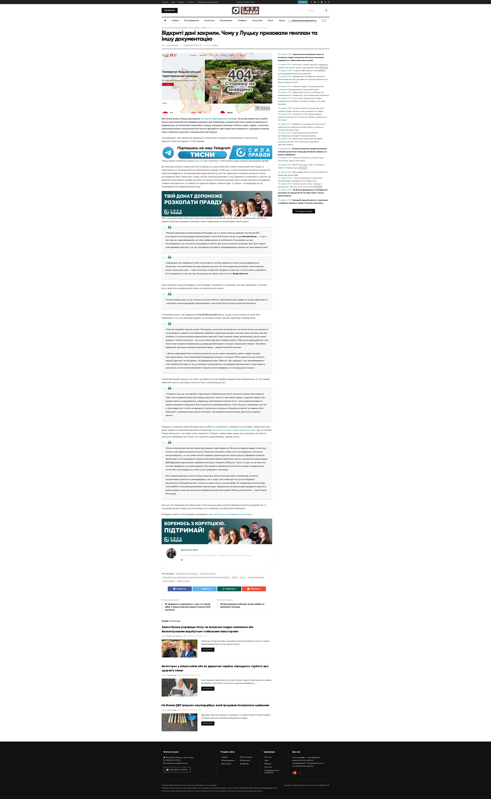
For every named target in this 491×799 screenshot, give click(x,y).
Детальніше (208, 649)
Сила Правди (172, 675)
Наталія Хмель (169, 581)
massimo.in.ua (324, 785)
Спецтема (257, 20)
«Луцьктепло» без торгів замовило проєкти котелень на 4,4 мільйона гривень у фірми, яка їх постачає (302, 117)
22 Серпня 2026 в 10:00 (194, 636)
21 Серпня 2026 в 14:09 (188, 710)
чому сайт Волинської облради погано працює (230, 514)
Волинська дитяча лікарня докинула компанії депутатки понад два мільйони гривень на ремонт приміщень (302, 152)
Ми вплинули (226, 20)
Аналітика (209, 20)
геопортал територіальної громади (219, 119)
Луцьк (242, 577)
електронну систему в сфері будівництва (231, 430)
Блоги (271, 20)
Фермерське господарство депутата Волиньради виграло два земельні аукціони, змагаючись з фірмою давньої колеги (303, 79)
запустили (199, 161)
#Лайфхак (244, 764)
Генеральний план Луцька (186, 574)
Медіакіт (181, 2)
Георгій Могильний (207, 574)
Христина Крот (172, 45)
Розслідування (191, 20)
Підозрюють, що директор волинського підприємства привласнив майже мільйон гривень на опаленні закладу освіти (302, 127)
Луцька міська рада (256, 577)
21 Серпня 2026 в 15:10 (188, 675)
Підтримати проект (178, 770)
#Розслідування (228, 760)
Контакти (190, 2)
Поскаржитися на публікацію (207, 2)
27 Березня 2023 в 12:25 (192, 45)
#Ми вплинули (246, 757)
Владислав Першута (174, 636)
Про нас (165, 2)
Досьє (282, 20)
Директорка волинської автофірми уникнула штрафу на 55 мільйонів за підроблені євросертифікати (300, 142)
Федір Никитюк (183, 581)
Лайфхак (242, 20)
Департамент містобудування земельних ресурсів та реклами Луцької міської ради (196, 577)
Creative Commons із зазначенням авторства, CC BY (257, 788)
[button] (303, 211)
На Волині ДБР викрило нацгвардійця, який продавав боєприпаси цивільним (215, 705)
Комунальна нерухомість (304, 20)
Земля (234, 577)
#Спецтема (245, 760)
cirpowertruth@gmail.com (177, 763)
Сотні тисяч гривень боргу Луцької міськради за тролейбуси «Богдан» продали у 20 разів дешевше (301, 101)
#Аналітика (226, 764)
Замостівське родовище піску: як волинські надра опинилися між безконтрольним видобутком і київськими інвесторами (301, 57)
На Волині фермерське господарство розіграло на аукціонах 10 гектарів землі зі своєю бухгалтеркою (303, 193)
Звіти (173, 2)
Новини (175, 20)
